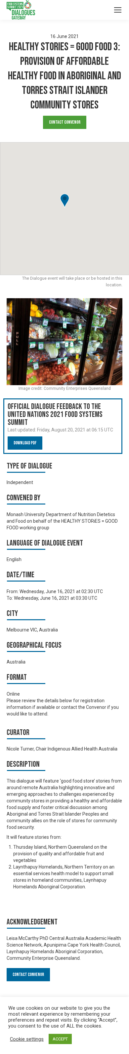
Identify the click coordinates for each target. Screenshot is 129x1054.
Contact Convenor (64, 122)
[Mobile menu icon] (117, 10)
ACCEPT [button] (60, 1038)
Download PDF (25, 443)
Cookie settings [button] (27, 1039)
